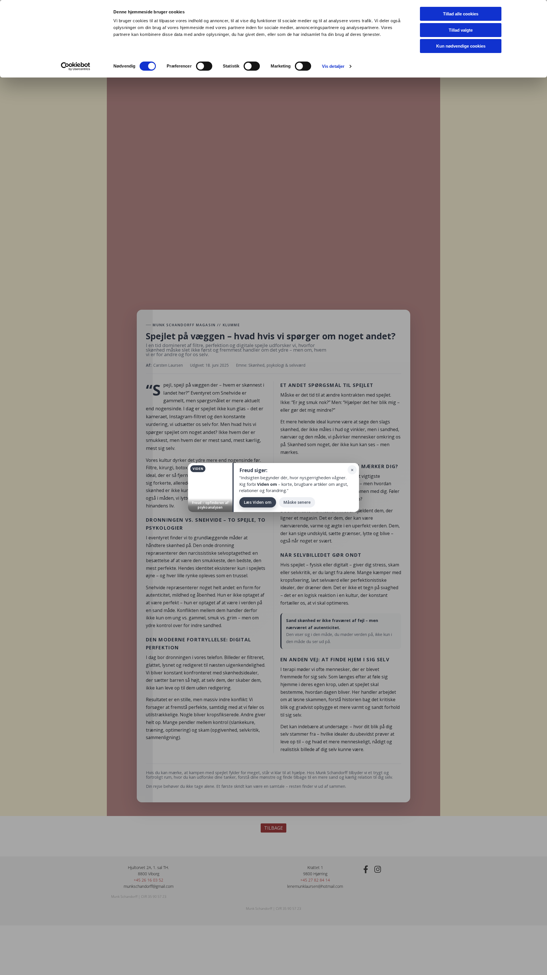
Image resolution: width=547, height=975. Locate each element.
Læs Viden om (258, 502)
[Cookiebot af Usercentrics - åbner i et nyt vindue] (76, 66)
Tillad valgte (461, 30)
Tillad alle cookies (460, 13)
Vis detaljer (333, 66)
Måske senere (297, 502)
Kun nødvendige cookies (460, 46)
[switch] (204, 66)
